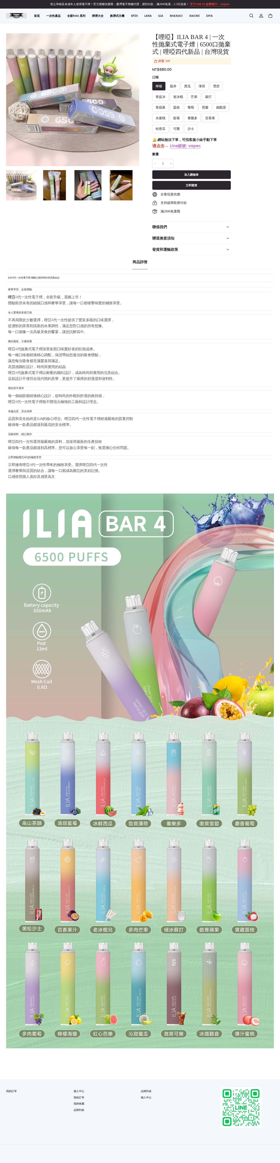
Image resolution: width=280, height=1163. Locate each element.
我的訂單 (11, 1091)
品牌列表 (79, 1109)
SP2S (134, 16)
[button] (251, 16)
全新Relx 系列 (76, 16)
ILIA (160, 16)
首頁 (37, 16)
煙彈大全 (98, 16)
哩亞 (11, 296)
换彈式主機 (117, 16)
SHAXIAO (176, 16)
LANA (148, 16)
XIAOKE (194, 16)
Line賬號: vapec (185, 146)
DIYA (209, 16)
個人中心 (79, 1091)
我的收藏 (79, 1103)
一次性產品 (53, 16)
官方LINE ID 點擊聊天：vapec (210, 4)
